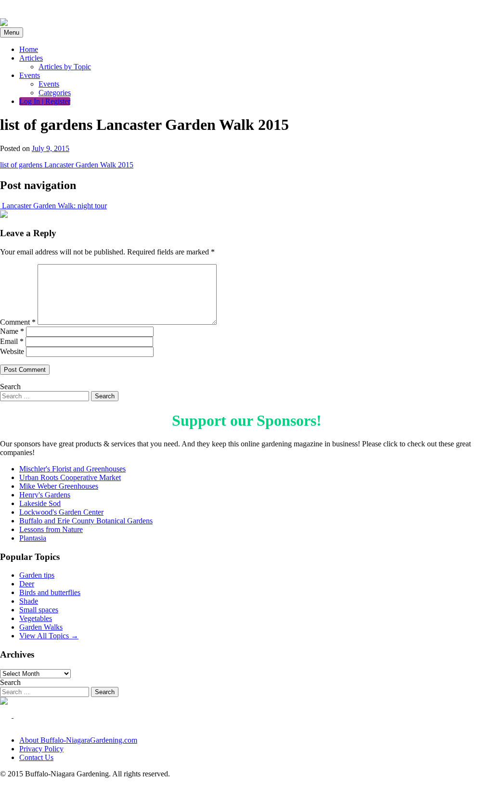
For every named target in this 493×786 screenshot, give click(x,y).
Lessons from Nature (51, 529)
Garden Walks (41, 627)
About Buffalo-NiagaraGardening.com (78, 740)
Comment (18, 322)
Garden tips (36, 575)
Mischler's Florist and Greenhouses (72, 469)
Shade (28, 601)
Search (10, 386)
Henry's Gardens (44, 495)
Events (29, 75)
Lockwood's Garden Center (61, 512)
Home (28, 49)
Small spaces (38, 610)
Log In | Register (44, 101)
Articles (31, 58)
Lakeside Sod (40, 503)
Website (12, 351)
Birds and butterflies (49, 592)
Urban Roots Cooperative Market (70, 477)
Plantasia (32, 538)
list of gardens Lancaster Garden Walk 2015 (66, 165)
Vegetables (35, 618)
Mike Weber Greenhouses (58, 486)
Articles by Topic (65, 67)
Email (12, 341)
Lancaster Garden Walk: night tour (53, 206)
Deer (26, 584)
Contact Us (36, 757)
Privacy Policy (41, 749)
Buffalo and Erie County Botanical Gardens (86, 521)
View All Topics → (48, 636)
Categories (55, 93)
